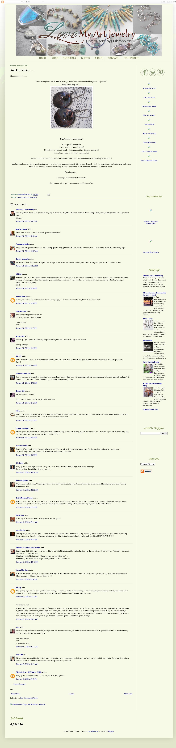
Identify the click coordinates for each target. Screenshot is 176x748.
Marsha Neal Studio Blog (153, 275)
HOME (43, 58)
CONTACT (113, 58)
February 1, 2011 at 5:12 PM (26, 507)
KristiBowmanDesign (24, 497)
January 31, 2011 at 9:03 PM (26, 455)
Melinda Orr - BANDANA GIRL (28, 672)
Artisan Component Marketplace (151, 222)
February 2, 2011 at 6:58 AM (26, 539)
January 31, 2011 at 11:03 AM (27, 251)
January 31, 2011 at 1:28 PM (26, 303)
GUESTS (85, 58)
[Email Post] (48, 194)
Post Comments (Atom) (29, 698)
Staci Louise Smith (149, 106)
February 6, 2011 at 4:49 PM (26, 679)
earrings (19, 197)
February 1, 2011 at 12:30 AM (27, 472)
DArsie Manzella (22, 259)
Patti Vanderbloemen (149, 151)
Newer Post (15, 693)
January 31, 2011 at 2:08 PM (26, 383)
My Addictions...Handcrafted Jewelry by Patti (154, 293)
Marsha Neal (149, 124)
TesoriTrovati (21, 311)
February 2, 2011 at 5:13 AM (26, 522)
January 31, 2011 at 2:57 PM (26, 420)
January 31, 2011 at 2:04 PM (26, 365)
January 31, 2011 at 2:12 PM (26, 403)
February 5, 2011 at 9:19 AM (26, 664)
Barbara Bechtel (149, 115)
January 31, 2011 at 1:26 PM (26, 288)
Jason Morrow (93, 731)
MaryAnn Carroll (149, 88)
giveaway (26, 197)
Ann (17, 627)
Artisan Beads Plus (23, 373)
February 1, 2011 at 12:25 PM (27, 490)
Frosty (18, 587)
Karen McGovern (149, 133)
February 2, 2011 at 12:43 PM (27, 562)
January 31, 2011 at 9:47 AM (26, 221)
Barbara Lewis (21, 229)
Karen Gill (20, 336)
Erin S (18, 356)
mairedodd (33, 197)
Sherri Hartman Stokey (149, 160)
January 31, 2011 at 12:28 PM (27, 266)
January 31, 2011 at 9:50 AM (26, 236)
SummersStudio (22, 244)
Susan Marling (22, 570)
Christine (19, 463)
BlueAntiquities (22, 480)
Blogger (111, 731)
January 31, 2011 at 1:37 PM (26, 328)
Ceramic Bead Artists (151, 252)
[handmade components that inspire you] (151, 212)
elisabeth (19, 654)
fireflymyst (20, 515)
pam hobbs (20, 530)
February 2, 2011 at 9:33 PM (26, 596)
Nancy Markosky (22, 428)
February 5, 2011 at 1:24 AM (26, 646)
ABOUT (99, 58)
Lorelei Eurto (21, 296)
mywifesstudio (21, 445)
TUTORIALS (69, 58)
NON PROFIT (131, 58)
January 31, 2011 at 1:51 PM (26, 348)
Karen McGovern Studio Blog (152, 384)
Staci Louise (148, 318)
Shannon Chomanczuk (25, 209)
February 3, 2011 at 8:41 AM (26, 619)
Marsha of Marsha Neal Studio (28, 547)
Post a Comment (20, 684)
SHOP (55, 58)
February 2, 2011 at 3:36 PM (26, 579)
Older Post (128, 693)
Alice (18, 410)
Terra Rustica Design (151, 362)
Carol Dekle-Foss (149, 142)
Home (72, 693)
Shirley (19, 274)
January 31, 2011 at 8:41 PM (26, 437)
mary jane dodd (149, 97)
